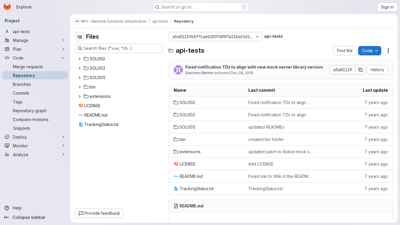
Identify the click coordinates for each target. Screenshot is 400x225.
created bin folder (266, 139)
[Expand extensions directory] (79, 96)
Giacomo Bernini (199, 73)
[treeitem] (119, 59)
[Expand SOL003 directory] (79, 68)
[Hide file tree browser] (79, 36)
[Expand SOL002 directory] (79, 58)
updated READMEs (266, 127)
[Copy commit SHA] (360, 69)
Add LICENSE (260, 163)
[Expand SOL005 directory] (79, 77)
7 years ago (376, 102)
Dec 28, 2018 (242, 73)
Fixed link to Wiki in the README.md (281, 176)
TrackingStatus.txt (265, 188)
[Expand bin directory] (79, 87)
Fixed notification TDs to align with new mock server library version (254, 66)
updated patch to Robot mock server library (281, 151)
